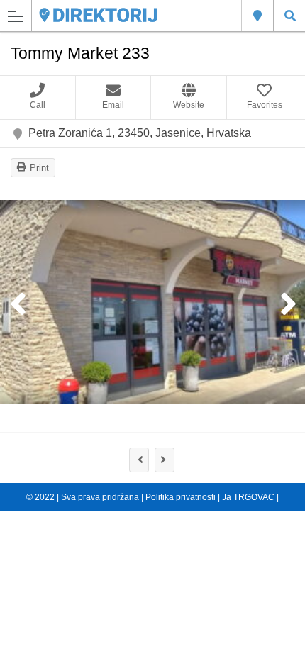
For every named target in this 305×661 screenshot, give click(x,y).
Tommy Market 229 (139, 460)
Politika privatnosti (180, 497)
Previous (17, 305)
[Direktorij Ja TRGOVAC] (98, 15)
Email (113, 105)
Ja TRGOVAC (248, 497)
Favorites (264, 105)
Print (39, 167)
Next (287, 305)
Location (257, 15)
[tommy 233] (152, 302)
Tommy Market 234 (164, 460)
